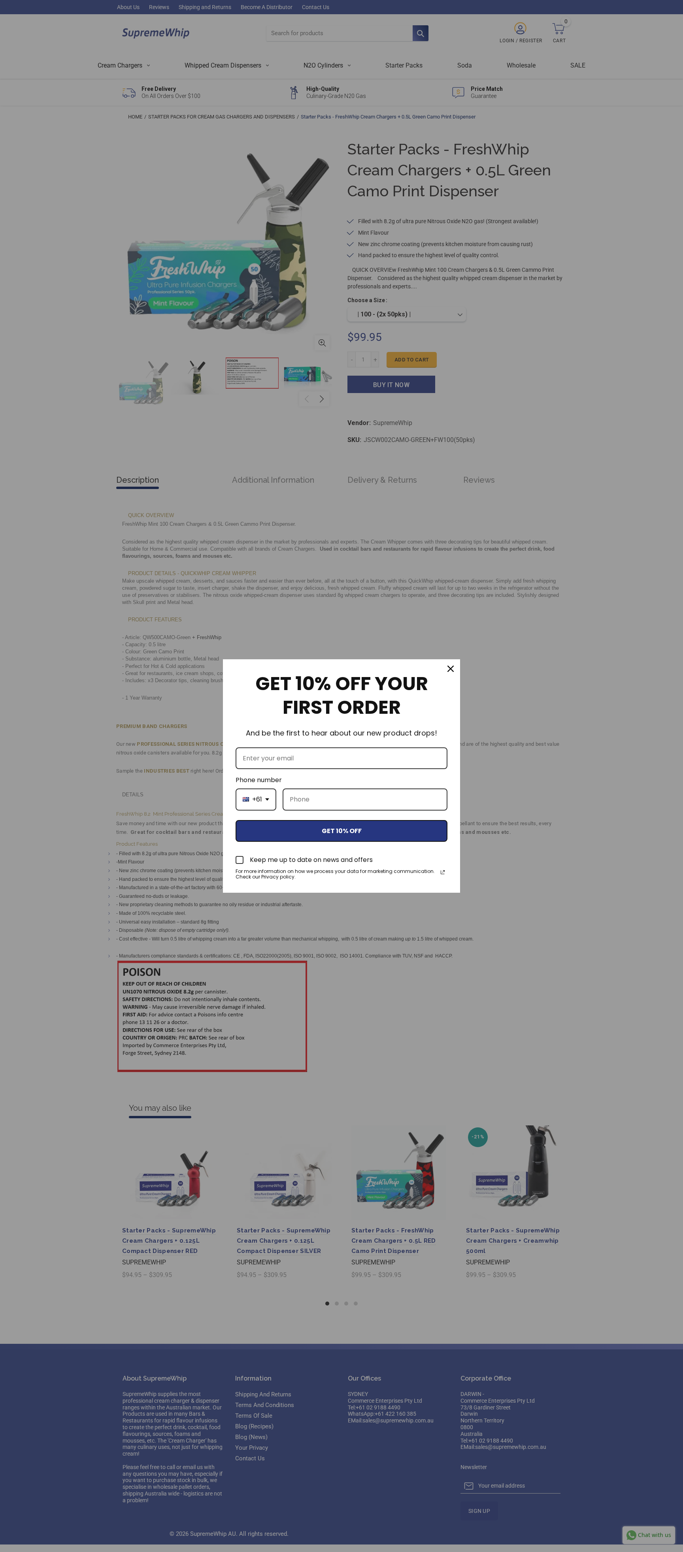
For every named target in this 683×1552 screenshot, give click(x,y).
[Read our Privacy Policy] (442, 872)
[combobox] (256, 799)
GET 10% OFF (342, 830)
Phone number (259, 779)
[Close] (450, 668)
